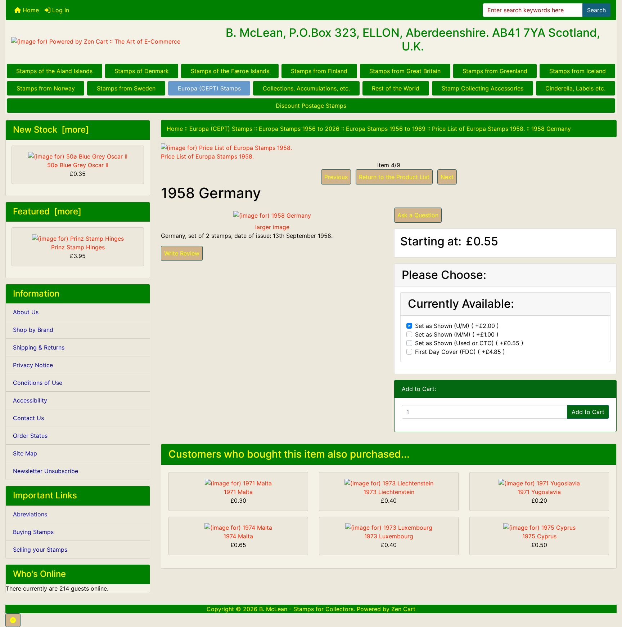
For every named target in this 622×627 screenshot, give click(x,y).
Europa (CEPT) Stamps (209, 88)
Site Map (25, 453)
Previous (336, 177)
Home (30, 10)
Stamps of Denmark (141, 71)
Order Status (30, 435)
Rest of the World (395, 88)
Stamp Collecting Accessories (482, 88)
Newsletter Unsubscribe (45, 471)
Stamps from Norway (46, 88)
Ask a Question (417, 215)
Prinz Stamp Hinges (78, 247)
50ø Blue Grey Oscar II (77, 165)
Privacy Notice (33, 365)
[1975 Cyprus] (539, 527)
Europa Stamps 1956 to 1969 (385, 128)
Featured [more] (47, 211)
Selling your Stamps (40, 549)
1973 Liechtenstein (389, 491)
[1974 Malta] (238, 527)
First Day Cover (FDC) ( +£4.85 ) (460, 351)
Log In (59, 10)
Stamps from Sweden (126, 88)
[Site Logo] (107, 41)
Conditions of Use (37, 382)
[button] (13, 620)
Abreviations (30, 514)
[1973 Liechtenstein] (388, 482)
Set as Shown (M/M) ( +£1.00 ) (457, 334)
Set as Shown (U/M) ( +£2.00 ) (457, 325)
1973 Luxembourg (388, 536)
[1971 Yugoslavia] (539, 482)
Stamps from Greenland (495, 71)
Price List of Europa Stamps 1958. (478, 128)
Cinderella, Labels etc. (575, 88)
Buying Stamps (33, 531)
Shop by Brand (33, 329)
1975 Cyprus (539, 536)
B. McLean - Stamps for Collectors (306, 609)
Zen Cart (403, 609)
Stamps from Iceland (577, 71)
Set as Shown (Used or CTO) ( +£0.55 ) (469, 343)
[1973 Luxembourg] (388, 527)
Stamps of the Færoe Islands (230, 71)
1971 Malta (238, 491)
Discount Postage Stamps (311, 105)
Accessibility (30, 400)
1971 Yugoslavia (539, 491)
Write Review (181, 253)
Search (596, 10)
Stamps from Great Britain (405, 71)
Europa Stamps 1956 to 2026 (299, 128)
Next (447, 177)
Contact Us (28, 418)
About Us (26, 312)
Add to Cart (588, 411)
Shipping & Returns (38, 347)
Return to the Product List (394, 177)
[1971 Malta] (238, 482)
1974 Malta (238, 536)
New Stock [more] (51, 129)
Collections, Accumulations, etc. (306, 88)
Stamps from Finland (319, 71)
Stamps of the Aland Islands (54, 71)
